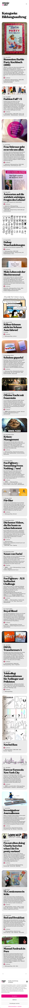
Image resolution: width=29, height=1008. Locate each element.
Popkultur (17, 80)
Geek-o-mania (20, 906)
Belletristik (7, 79)
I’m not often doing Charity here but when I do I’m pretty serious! (14, 847)
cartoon (15, 336)
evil (12, 372)
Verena (8, 77)
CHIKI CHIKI (21, 79)
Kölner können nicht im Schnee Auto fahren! (13, 327)
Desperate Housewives (9, 80)
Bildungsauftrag (14, 79)
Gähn (22, 288)
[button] (27, 981)
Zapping (15, 545)
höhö (20, 165)
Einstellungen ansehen (14, 1003)
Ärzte (11, 567)
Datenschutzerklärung (12, 1006)
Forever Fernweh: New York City (14, 771)
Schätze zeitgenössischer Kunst (11, 290)
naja (12, 932)
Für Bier (8, 500)
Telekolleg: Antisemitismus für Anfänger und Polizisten (13, 677)
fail (23, 113)
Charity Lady (21, 599)
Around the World (9, 663)
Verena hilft (21, 115)
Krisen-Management (11, 438)
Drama (20, 113)
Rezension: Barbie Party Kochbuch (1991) (14, 62)
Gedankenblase (14, 115)
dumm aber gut (14, 165)
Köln (8, 907)
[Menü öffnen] (26, 4)
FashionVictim (7, 115)
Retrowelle (21, 907)
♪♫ (9, 481)
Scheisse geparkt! (13, 357)
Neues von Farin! (13, 553)
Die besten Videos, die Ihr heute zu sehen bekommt (14, 525)
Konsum (23, 411)
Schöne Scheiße (7, 373)
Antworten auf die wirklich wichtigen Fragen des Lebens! (14, 197)
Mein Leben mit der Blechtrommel (14, 273)
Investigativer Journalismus (11, 811)
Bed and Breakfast (14, 917)
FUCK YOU (17, 372)
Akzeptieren (14, 996)
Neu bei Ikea (10, 744)
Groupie (18, 411)
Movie (13, 664)
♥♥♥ (6, 411)
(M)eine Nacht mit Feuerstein (14, 396)
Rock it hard (14, 484)
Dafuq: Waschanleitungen (14, 243)
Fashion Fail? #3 (13, 99)
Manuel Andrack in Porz (14, 950)
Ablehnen (14, 999)
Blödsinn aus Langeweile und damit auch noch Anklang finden (14, 208)
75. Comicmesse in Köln (14, 893)
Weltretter (18, 866)
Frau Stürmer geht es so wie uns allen (14, 148)
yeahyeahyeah (7, 414)
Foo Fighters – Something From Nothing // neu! (13, 465)
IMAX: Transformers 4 (13, 648)
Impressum (19, 1006)
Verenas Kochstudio (8, 82)
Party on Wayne (7, 484)
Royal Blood (10, 611)
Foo (12, 483)
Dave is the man (7, 483)
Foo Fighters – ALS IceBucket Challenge (14, 581)
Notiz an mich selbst (16, 289)
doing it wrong (7, 165)
